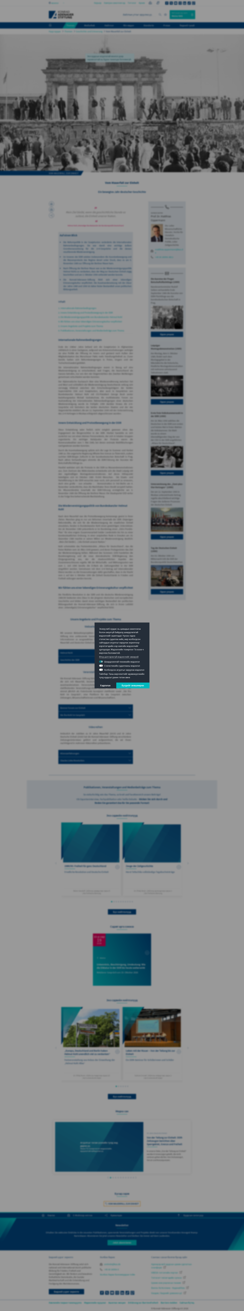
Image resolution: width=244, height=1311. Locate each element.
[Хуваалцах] (51, 215)
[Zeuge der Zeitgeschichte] (153, 859)
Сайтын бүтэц (187, 1302)
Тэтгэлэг (132, 2)
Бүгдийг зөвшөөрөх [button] (133, 685)
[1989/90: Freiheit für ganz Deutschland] (91, 859)
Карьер (97, 2)
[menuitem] (53, 25)
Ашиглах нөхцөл (117, 1302)
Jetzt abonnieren (122, 1242)
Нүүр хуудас (55, 31)
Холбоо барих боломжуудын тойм (117, 1274)
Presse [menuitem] (166, 25)
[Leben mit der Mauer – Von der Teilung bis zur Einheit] (153, 1044)
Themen (68, 31)
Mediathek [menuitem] (89, 25)
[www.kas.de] (61, 14)
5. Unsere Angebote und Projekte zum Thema (80, 326)
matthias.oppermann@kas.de (169, 251)
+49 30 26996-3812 (164, 257)
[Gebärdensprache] (158, 3)
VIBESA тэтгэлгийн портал (164, 1272)
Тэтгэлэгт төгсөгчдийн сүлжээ (166, 1277)
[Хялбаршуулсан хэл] (150, 3)
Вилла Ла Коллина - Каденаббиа (168, 1287)
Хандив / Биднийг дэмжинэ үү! (166, 1293)
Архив (142, 2)
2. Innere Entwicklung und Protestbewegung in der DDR (85, 312)
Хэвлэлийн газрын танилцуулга (65, 1302)
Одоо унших (167, 334)
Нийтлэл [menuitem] (109, 25)
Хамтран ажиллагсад (114, 2)
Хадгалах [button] (105, 685)
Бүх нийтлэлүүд (122, 911)
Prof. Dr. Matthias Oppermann (161, 218)
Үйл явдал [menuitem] (128, 25)
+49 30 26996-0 (111, 1269)
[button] (56, 863)
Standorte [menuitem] (148, 25)
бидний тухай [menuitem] (187, 25)
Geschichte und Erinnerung (89, 31)
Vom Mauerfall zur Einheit (118, 31)
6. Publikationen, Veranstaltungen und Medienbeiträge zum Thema (91, 330)
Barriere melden (169, 1302)
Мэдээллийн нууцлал (95, 1302)
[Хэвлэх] (51, 203)
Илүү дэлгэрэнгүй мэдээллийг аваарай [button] (119, 656)
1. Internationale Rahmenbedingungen (77, 308)
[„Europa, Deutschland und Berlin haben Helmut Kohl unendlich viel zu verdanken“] (91, 1044)
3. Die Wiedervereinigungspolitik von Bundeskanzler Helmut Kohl (90, 317)
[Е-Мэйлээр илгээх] (51, 209)
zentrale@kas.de (112, 1264)
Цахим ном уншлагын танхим (166, 1282)
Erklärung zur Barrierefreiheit (143, 1302)
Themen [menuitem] (70, 25)
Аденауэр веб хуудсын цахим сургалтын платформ (171, 1266)
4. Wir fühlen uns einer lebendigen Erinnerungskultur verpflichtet (90, 321)
